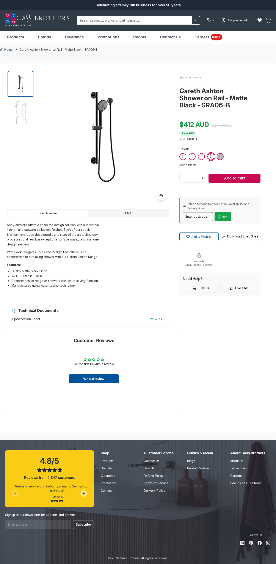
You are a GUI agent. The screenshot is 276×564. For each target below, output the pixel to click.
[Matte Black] (210, 156)
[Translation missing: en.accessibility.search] (196, 20)
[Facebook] (259, 542)
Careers (207, 37)
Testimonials (239, 468)
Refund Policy (154, 476)
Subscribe (83, 524)
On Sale (106, 468)
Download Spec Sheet (243, 236)
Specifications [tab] (48, 213)
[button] (259, 20)
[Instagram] (268, 542)
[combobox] (138, 20)
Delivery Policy (154, 490)
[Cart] (268, 20)
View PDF (157, 319)
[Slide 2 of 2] (20, 112)
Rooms (139, 37)
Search (149, 468)
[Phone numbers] (211, 20)
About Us (236, 461)
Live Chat (241, 288)
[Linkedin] (242, 542)
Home (8, 49)
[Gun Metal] (201, 156)
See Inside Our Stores (246, 483)
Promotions (108, 37)
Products (15, 37)
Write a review (93, 378)
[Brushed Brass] (182, 156)
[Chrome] (192, 156)
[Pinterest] (251, 542)
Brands (44, 37)
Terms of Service (156, 483)
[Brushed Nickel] (220, 156)
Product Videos (198, 468)
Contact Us (170, 37)
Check (222, 216)
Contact (106, 490)
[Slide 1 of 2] (20, 84)
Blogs (191, 461)
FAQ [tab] (128, 213)
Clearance (74, 37)
